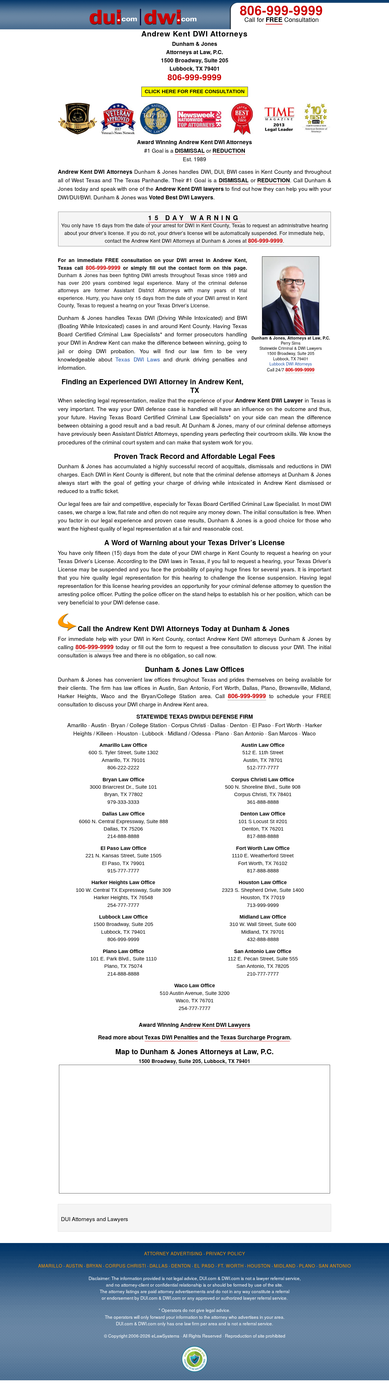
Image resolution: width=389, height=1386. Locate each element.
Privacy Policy (225, 1253)
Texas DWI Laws (137, 359)
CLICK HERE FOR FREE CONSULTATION (195, 91)
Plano (307, 1265)
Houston (259, 1265)
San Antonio (335, 1265)
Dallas (159, 1265)
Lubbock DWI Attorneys (290, 364)
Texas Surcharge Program (255, 1037)
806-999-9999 (281, 10)
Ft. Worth (231, 1265)
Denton (181, 1265)
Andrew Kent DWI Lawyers (215, 1025)
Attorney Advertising (173, 1253)
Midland (285, 1265)
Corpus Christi (125, 1265)
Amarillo (50, 1265)
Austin (74, 1265)
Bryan (94, 1265)
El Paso (204, 1265)
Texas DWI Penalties (171, 1037)
